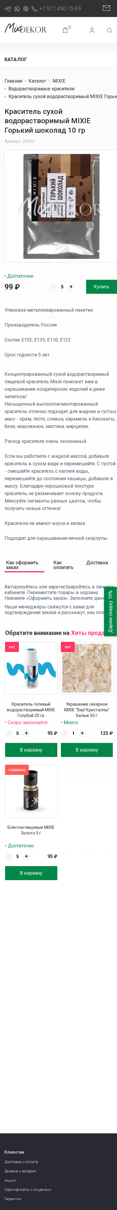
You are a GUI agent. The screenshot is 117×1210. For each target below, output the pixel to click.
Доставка (97, 562)
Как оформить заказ (22, 565)
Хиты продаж (90, 632)
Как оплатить (63, 565)
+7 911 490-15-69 (60, 8)
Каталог (15, 59)
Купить (102, 287)
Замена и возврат (20, 1171)
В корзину (31, 750)
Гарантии (13, 1199)
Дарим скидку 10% (110, 611)
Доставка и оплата (21, 1162)
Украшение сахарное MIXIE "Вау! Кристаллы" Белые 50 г (87, 710)
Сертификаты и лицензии (27, 1190)
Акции (10, 1180)
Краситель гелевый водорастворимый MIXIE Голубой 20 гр (31, 710)
